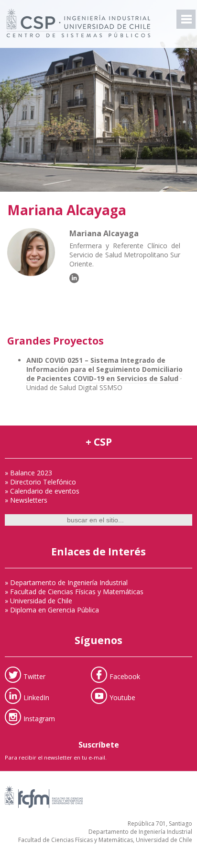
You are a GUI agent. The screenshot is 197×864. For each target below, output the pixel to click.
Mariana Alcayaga (66, 210)
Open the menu (186, 19)
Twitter (34, 676)
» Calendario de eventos (42, 490)
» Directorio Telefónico (40, 481)
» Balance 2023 (28, 472)
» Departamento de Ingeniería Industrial (66, 582)
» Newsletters (26, 500)
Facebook (124, 676)
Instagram (39, 718)
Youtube (122, 697)
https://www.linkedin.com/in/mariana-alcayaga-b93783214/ (74, 278)
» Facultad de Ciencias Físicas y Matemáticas (74, 591)
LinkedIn (36, 697)
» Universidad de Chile (38, 600)
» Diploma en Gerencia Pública (52, 609)
